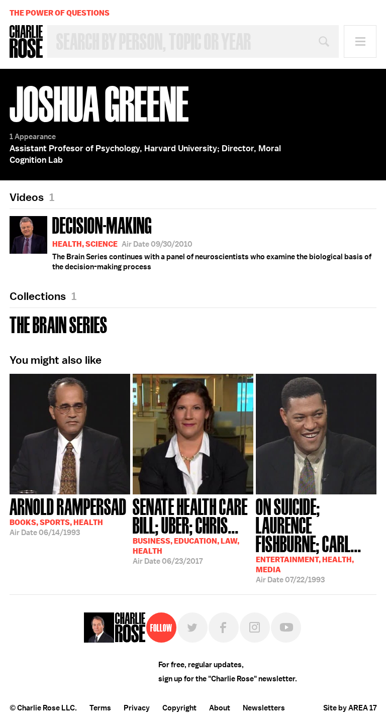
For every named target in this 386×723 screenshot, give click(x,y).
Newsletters (264, 708)
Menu (360, 41)
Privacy (137, 708)
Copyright (179, 708)
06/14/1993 (68, 516)
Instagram (255, 627)
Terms (100, 708)
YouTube (286, 627)
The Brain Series (59, 324)
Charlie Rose (26, 41)
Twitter (192, 627)
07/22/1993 (308, 539)
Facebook (224, 627)
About (219, 708)
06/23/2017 (190, 530)
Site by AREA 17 (349, 708)
